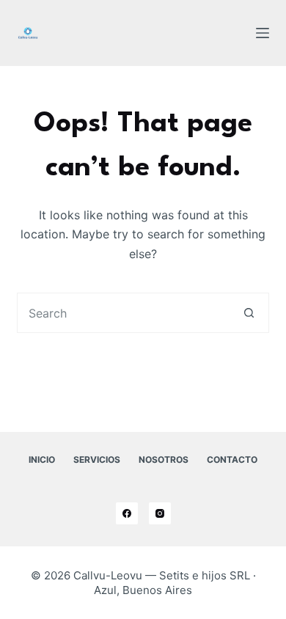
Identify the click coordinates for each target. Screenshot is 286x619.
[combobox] (123, 313)
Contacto (232, 459)
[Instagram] (160, 513)
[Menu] (262, 33)
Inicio (42, 459)
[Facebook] (127, 513)
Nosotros (163, 459)
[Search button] (249, 312)
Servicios (96, 459)
